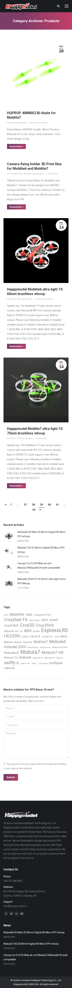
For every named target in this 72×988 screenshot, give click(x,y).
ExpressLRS (54, 630)
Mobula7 (30, 652)
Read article (15, 146)
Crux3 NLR (11, 625)
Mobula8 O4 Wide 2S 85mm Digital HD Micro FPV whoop (41, 534)
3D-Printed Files (15, 173)
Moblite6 (27, 642)
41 (57, 504)
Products (11, 299)
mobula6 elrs (45, 647)
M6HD (63, 636)
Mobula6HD (11, 652)
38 (33, 504)
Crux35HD (45, 625)
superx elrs (25, 663)
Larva (25, 636)
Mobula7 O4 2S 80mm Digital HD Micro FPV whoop (41, 549)
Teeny (34, 663)
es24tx (36, 631)
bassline (17, 614)
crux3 (53, 620)
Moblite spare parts (17, 122)
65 (33, 509)
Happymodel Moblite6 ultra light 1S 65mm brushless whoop (35, 291)
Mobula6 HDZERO (60, 647)
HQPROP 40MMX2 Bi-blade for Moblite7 (31, 115)
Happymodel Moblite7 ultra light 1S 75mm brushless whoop (35, 431)
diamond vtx (11, 631)
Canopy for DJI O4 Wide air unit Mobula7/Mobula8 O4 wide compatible (38, 565)
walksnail (9, 668)
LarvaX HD (47, 636)
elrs (27, 630)
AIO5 (6, 615)
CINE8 (29, 614)
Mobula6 (57, 641)
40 (49, 504)
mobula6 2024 (15, 647)
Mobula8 (25, 657)
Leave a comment (38, 122)
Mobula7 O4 (11, 657)
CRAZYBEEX (34, 620)
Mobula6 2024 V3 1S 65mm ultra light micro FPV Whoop (41, 581)
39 (41, 504)
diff (21, 631)
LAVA (56, 637)
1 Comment (52, 173)
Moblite (17, 642)
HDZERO (12, 636)
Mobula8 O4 (50, 658)
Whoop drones (24, 299)
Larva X (35, 636)
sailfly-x (11, 662)
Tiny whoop (43, 663)
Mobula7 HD (52, 652)
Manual (8, 642)
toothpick (56, 663)
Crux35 (27, 625)
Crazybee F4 (15, 620)
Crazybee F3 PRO (42, 615)
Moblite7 (41, 642)
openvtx (59, 658)
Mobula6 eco (32, 647)
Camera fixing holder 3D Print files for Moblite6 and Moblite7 (34, 166)
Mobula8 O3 (38, 658)
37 (25, 504)
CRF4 (44, 620)
